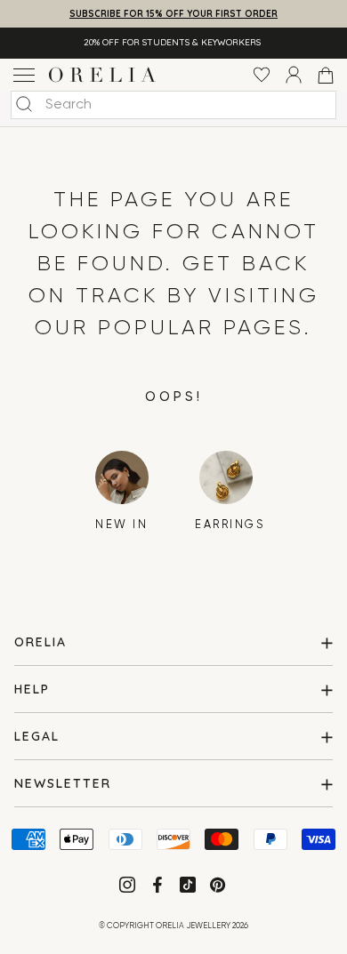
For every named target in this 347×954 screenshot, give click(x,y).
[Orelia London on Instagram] (129, 888)
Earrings (225, 525)
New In (121, 525)
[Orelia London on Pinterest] (219, 888)
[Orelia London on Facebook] (159, 888)
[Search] (24, 104)
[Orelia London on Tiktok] (188, 885)
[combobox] (173, 105)
